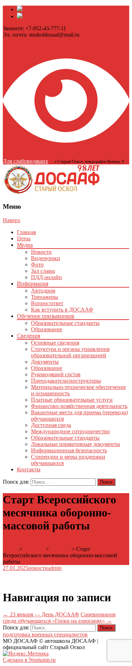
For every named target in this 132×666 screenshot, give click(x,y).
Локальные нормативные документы (75, 444)
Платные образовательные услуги (72, 400)
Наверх (11, 220)
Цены (24, 238)
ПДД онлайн (46, 277)
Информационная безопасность (69, 450)
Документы (45, 362)
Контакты (28, 469)
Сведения (28, 336)
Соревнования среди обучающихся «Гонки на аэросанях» (59, 617)
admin (55, 568)
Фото (37, 265)
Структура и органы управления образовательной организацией (70, 352)
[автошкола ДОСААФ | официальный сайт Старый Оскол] (52, 193)
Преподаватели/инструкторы (66, 381)
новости (38, 568)
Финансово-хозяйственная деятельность (79, 406)
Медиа (25, 245)
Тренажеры (44, 297)
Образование (46, 329)
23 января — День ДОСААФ (41, 614)
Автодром (43, 291)
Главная (26, 232)
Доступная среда (51, 425)
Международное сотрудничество (70, 431)
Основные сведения (55, 343)
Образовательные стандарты (65, 323)
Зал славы (43, 271)
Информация (32, 284)
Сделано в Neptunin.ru (29, 660)
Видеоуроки (45, 258)
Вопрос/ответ (47, 303)
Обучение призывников (45, 316)
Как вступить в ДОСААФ (62, 310)
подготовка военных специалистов (45, 41)
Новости (41, 252)
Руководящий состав (56, 374)
